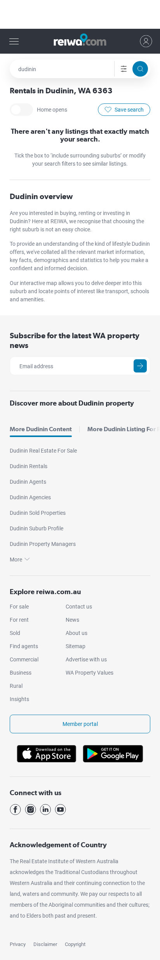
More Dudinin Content (41, 429)
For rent (19, 620)
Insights (19, 699)
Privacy (18, 944)
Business (20, 673)
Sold (15, 633)
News (72, 620)
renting (87, 213)
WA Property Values (89, 673)
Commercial (24, 659)
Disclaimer (45, 944)
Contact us (79, 606)
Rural (16, 686)
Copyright (75, 944)
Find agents (24, 646)
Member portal (80, 724)
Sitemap (75, 646)
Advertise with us (86, 659)
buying (68, 213)
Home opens (21, 109)
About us (76, 633)
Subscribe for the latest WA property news (74, 340)
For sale (19, 606)
